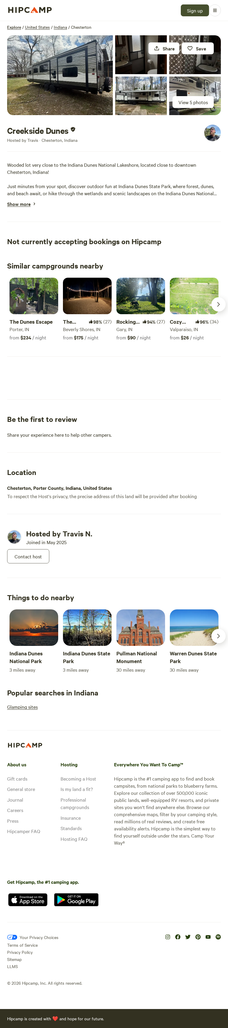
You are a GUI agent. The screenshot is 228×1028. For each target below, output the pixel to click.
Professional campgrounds (75, 803)
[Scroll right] (218, 304)
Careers (15, 810)
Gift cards (17, 778)
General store (21, 789)
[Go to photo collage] (60, 75)
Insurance (71, 817)
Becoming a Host (78, 778)
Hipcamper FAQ (23, 831)
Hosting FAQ (74, 838)
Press (12, 820)
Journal (15, 799)
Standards (71, 828)
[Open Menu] (215, 10)
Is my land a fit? (77, 789)
